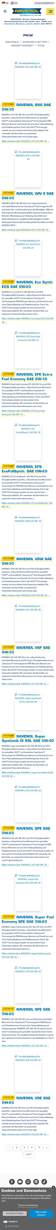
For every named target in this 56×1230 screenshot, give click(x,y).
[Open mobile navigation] (50, 11)
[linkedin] (36, 1182)
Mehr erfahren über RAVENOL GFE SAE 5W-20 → (25, 1046)
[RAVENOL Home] (27, 13)
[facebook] (12, 1182)
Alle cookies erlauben (41, 1213)
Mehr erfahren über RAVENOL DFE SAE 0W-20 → (25, 865)
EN (15, 3)
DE (7, 3)
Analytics (13, 1222)
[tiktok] (44, 1182)
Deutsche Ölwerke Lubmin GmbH (22, 24)
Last (29, 1154)
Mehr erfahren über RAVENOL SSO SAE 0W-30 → (25, 141)
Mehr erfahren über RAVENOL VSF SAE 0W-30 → (25, 684)
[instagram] (28, 1182)
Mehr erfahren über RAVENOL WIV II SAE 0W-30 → (26, 230)
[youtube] (20, 1182)
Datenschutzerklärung (28, 1205)
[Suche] (5, 11)
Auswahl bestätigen (14, 1213)
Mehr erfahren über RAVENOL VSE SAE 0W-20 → (25, 1134)
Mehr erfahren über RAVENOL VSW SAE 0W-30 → (26, 595)
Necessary (14, 1226)
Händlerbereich (44, 3)
